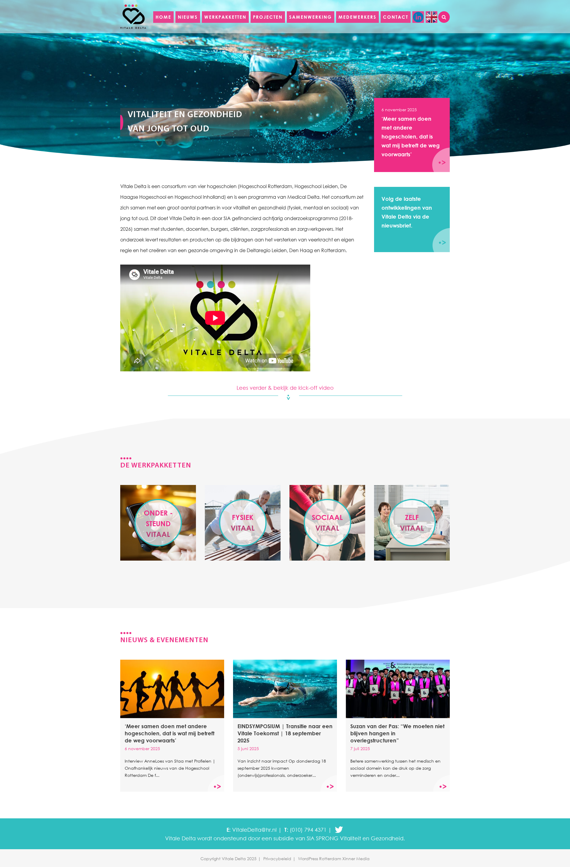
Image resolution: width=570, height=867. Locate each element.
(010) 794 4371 (308, 829)
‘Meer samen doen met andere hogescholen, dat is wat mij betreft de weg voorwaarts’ (410, 132)
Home (163, 17)
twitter (338, 829)
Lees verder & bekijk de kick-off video (285, 387)
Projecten (268, 17)
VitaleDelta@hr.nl (254, 829)
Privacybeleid (277, 858)
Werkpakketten (225, 17)
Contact (395, 17)
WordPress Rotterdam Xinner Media (334, 858)
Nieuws (188, 17)
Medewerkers (357, 17)
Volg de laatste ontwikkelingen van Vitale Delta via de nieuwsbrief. (406, 212)
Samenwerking (310, 17)
